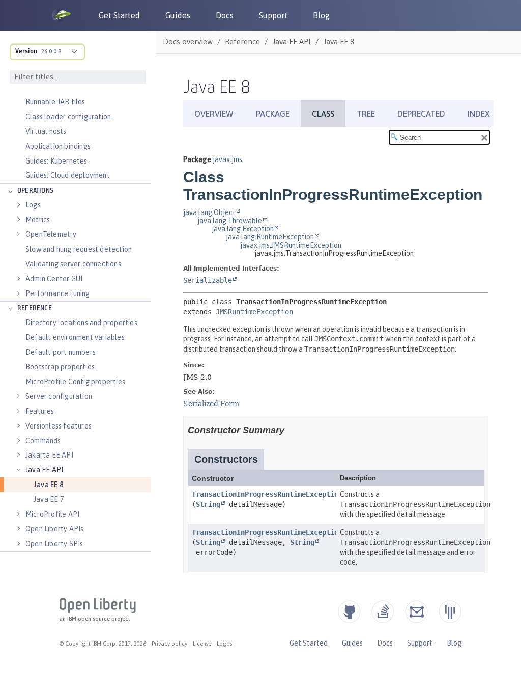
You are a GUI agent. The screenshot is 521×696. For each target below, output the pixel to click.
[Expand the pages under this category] (10, 191)
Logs (33, 205)
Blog (321, 15)
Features (39, 411)
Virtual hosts (46, 131)
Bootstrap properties (60, 367)
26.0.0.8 (51, 51)
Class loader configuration (68, 117)
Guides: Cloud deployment (67, 175)
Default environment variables (75, 337)
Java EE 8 (48, 484)
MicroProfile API (52, 514)
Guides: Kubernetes (56, 161)
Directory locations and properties (81, 322)
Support (273, 15)
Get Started (119, 15)
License (202, 643)
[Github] (349, 611)
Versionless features (58, 426)
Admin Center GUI (53, 279)
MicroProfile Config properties (75, 382)
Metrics (37, 220)
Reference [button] (34, 308)
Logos (224, 643)
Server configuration (58, 396)
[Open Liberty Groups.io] (416, 611)
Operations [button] (35, 191)
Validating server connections (73, 264)
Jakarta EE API (49, 455)
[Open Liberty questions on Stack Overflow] (382, 611)
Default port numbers (60, 352)
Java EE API (44, 470)
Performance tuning (57, 293)
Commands (43, 441)
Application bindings (58, 146)
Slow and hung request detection (78, 249)
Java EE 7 (49, 499)
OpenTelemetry (51, 234)
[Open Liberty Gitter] (450, 611)
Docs (225, 15)
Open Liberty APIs (54, 529)
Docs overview (188, 41)
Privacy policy (169, 643)
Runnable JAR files (55, 102)
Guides (177, 15)
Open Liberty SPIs (54, 544)
